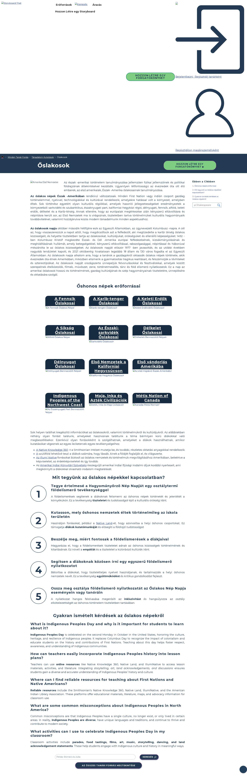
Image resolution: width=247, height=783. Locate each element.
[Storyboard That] (11, 3)
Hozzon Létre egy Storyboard (75, 11)
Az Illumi (46, 457)
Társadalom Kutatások (43, 157)
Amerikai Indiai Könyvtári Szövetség (63, 465)
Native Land (104, 523)
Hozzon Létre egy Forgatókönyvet (150, 77)
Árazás (96, 4)
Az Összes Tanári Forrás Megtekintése (108, 765)
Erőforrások (64, 4)
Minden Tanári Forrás (18, 157)
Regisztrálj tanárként (208, 76)
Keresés (148, 757)
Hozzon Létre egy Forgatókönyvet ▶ (190, 165)
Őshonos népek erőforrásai (205, 186)
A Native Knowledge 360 (52, 450)
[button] (82, 4)
